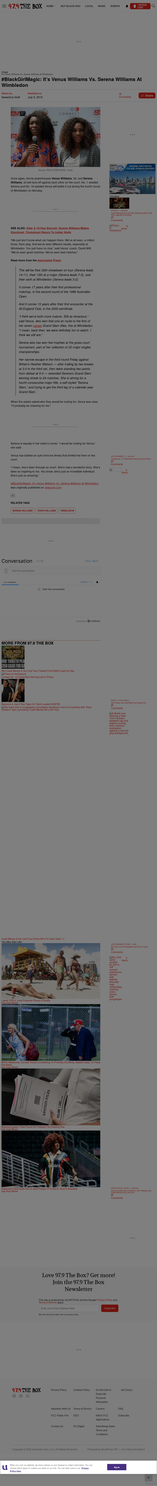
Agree (117, 1467)
